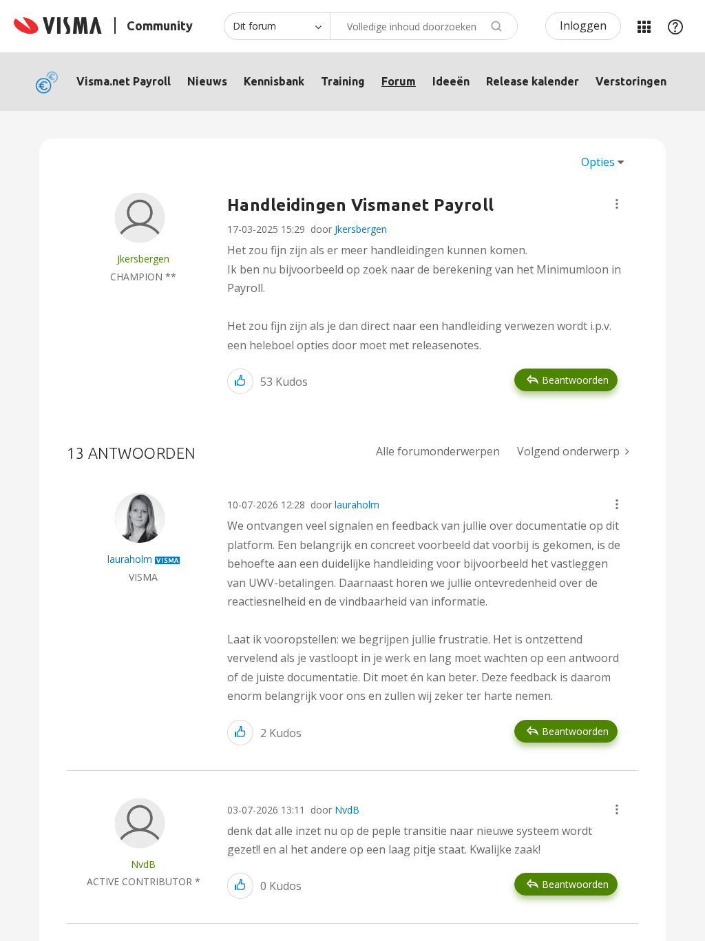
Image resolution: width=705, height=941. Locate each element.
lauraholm (357, 504)
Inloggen (583, 25)
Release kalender (532, 81)
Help (675, 26)
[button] (617, 204)
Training (343, 81)
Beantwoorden (575, 379)
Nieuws (207, 81)
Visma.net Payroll (123, 81)
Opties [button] (598, 161)
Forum (398, 81)
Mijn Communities (644, 26)
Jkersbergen (361, 229)
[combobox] (424, 26)
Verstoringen (631, 81)
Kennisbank (274, 81)
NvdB (347, 809)
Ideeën (451, 81)
